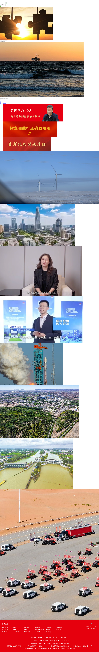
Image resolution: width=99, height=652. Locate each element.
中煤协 (25, 629)
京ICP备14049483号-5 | (53, 648)
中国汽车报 (16, 632)
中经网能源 (37, 632)
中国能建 (48, 629)
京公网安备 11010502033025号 (67, 648)
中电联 (14, 629)
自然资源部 (37, 627)
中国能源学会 (5, 632)
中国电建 (58, 629)
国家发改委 (5, 627)
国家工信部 (27, 627)
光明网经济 (48, 632)
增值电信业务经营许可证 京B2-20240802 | (39, 646)
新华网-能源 (27, 632)
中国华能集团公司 (39, 629)
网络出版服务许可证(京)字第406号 (83, 646)
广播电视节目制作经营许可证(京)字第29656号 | (62, 646)
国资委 (14, 627)
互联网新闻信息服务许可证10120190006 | (17, 646)
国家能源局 (59, 627)
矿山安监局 (5, 629)
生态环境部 (48, 627)
